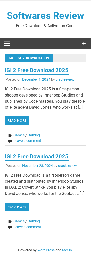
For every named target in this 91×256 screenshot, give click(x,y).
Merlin (67, 250)
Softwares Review (45, 15)
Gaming (34, 135)
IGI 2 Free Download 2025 (37, 70)
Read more (17, 120)
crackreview (65, 79)
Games (19, 135)
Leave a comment (27, 141)
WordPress (46, 250)
